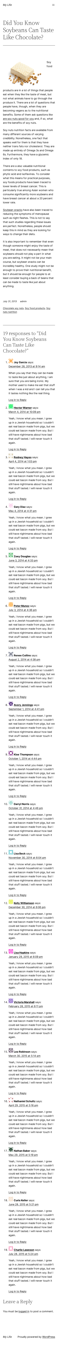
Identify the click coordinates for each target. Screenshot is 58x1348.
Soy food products (35, 308)
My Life (7, 4)
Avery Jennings (23, 704)
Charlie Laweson (24, 1249)
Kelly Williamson (24, 903)
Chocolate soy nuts (13, 308)
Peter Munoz (21, 605)
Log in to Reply (17, 399)
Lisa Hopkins (21, 952)
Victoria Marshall (24, 1002)
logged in (23, 1311)
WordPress (48, 1336)
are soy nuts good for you (18, 118)
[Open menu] (53, 5)
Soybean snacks (12, 209)
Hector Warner (23, 407)
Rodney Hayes (23, 457)
